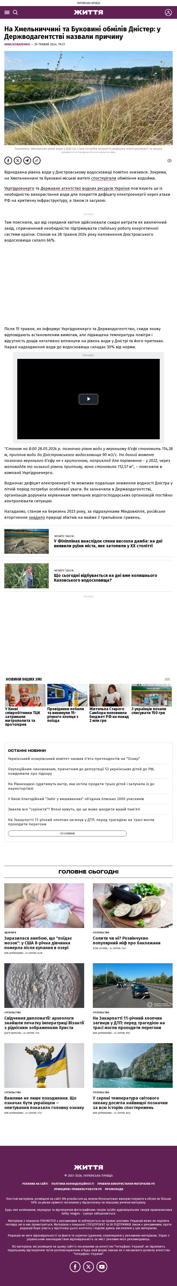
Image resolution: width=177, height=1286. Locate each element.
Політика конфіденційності (72, 1183)
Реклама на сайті (35, 1183)
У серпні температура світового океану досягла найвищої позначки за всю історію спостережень (130, 1102)
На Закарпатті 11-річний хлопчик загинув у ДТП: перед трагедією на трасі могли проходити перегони (81, 822)
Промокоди (114, 1189)
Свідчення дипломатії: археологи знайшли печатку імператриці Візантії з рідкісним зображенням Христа (44, 1022)
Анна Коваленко (17, 44)
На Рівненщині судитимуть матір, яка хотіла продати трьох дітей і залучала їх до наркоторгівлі (81, 786)
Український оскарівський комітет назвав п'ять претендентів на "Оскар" (74, 758)
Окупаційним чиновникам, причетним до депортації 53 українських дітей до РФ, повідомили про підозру (81, 771)
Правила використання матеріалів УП (126, 1183)
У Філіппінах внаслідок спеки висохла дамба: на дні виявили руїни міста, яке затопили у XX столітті (108, 543)
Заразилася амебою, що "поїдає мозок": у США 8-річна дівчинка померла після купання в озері (38, 943)
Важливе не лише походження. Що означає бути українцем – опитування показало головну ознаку (44, 1102)
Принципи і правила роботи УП (78, 1189)
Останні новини (27, 750)
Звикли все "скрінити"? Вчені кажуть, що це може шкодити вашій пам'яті (74, 809)
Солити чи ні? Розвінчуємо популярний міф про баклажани (127, 940)
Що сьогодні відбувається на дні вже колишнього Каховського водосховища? (105, 578)
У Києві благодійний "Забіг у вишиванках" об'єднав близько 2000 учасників (76, 799)
